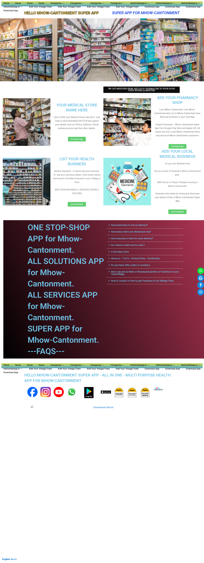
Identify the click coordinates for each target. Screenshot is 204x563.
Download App (152, 6)
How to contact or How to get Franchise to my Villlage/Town (142, 280)
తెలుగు (14, 559)
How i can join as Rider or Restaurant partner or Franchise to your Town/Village (145, 272)
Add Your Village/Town (40, 6)
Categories (55, 3)
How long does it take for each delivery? (132, 238)
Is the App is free (120, 251)
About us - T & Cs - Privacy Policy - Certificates (135, 258)
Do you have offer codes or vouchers (130, 265)
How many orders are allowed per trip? (131, 231)
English (6, 559)
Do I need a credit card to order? (128, 245)
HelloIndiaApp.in (138, 3)
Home (6, 3)
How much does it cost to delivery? (129, 225)
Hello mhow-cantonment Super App (61, 13)
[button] (145, 225)
